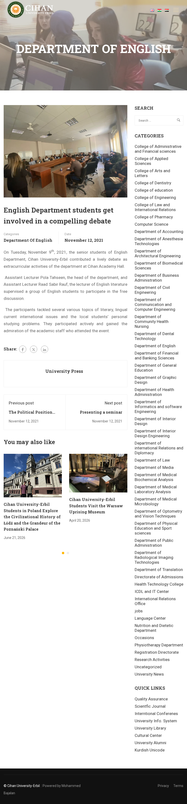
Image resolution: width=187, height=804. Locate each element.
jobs (139, 610)
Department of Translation (159, 569)
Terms (178, 786)
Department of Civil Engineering (152, 290)
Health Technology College (159, 584)
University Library (150, 728)
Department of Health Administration (154, 392)
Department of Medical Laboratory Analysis (156, 489)
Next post (113, 403)
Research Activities (152, 659)
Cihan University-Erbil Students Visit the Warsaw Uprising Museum (96, 505)
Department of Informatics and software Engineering (158, 406)
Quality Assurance (151, 699)
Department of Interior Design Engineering (155, 433)
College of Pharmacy (154, 216)
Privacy (163, 786)
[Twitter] (33, 349)
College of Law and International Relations (155, 207)
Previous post (21, 403)
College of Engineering (155, 197)
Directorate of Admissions (159, 576)
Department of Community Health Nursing (151, 321)
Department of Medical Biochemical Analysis (156, 477)
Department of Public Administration (154, 543)
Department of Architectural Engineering (158, 253)
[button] (63, 553)
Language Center (150, 618)
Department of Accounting (159, 231)
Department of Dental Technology (154, 336)
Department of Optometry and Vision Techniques (158, 513)
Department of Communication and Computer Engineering (155, 304)
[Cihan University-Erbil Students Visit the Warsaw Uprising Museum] (98, 472)
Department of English (28, 240)
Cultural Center (148, 735)
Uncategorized (148, 666)
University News (149, 674)
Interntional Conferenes (156, 713)
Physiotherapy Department (159, 645)
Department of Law (152, 460)
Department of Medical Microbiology (156, 501)
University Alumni (150, 742)
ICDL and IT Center (152, 591)
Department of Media (154, 467)
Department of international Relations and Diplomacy (159, 448)
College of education (154, 190)
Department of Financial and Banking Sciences (156, 355)
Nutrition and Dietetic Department (154, 628)
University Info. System (156, 720)
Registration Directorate (157, 652)
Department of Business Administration (157, 278)
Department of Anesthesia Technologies (159, 241)
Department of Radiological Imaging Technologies (154, 557)
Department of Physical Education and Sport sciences (156, 528)
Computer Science (151, 224)
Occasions (144, 637)
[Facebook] (22, 349)
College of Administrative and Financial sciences (158, 149)
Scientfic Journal (150, 706)
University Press (64, 371)
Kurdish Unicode (150, 750)
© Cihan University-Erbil (22, 786)
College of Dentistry (153, 182)
